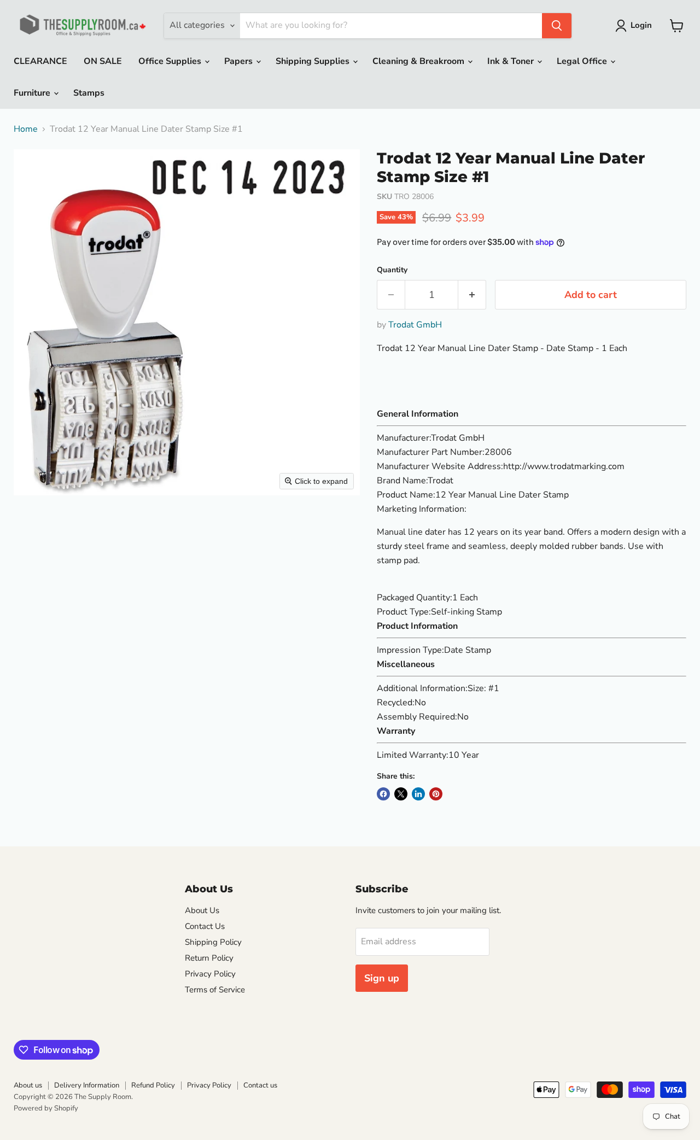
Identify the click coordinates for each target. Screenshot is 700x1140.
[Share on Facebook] (383, 793)
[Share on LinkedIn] (418, 793)
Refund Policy (153, 1085)
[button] (635, 25)
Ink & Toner (511, 61)
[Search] (556, 25)
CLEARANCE (40, 61)
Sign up (381, 978)
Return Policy (209, 957)
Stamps (88, 93)
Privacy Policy (210, 973)
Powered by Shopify (46, 1108)
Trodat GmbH (415, 325)
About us (28, 1085)
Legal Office (583, 61)
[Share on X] (400, 793)
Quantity (392, 270)
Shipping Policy (213, 942)
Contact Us (205, 926)
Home (26, 129)
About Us (202, 910)
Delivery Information (86, 1085)
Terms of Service (215, 989)
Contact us (260, 1085)
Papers (239, 61)
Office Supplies (170, 61)
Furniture (33, 93)
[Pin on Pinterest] (435, 793)
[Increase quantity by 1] (472, 295)
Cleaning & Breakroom (419, 61)
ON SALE (103, 61)
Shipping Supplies (314, 61)
